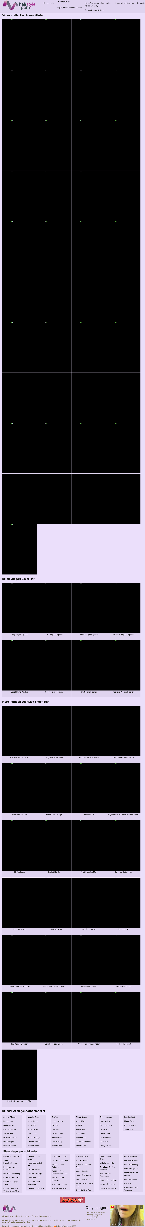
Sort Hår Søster (34, 1169)
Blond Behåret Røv (83, 1190)
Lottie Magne (8, 1141)
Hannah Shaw (57, 1121)
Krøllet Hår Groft (130, 1156)
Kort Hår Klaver (82, 1160)
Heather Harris (130, 1125)
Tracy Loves (8, 1133)
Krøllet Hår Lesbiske (36, 1188)
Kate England (129, 1117)
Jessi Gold (104, 1141)
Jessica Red (32, 1125)
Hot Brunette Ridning (11, 1174)
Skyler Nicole (33, 1129)
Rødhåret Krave (130, 1179)
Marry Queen (33, 1121)
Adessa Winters (9, 1117)
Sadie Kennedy (106, 1125)
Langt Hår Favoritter (11, 1156)
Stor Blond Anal (34, 1178)
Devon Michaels (9, 1146)
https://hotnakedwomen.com (69, 7)
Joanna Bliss (57, 1137)
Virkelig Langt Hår (107, 1163)
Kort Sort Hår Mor (131, 1160)
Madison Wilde (33, 1146)
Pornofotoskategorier (124, 3)
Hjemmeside (48, 3)
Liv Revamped (105, 1137)
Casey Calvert (105, 1146)
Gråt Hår (127, 1183)
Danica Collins (57, 1133)
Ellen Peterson (106, 1117)
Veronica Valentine (83, 1141)
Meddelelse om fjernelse (96, 1212)
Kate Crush (32, 1133)
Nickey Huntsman (10, 1137)
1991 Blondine (81, 1179)
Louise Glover (8, 1125)
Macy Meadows (9, 1129)
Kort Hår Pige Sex (131, 1169)
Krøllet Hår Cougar (59, 1156)
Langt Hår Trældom (83, 1175)
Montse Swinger (34, 1137)
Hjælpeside (91, 1219)
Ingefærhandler (82, 1171)
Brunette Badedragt (108, 1188)
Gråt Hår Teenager (59, 1188)
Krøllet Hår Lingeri (107, 1184)
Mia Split (55, 1129)
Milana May (80, 1129)
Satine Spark (129, 1129)
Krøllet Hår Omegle (59, 1184)
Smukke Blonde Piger (108, 1180)
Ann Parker (80, 1133)
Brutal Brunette (82, 1156)
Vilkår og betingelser (94, 1215)
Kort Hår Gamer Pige (60, 1160)
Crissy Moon (105, 1129)
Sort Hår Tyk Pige (35, 1174)
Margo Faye (129, 1121)
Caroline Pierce (34, 1141)
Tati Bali (79, 1125)
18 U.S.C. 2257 (92, 1217)
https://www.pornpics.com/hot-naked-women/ (98, 4)
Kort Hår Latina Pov (11, 1178)
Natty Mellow (105, 1121)
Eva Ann (55, 1117)
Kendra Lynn (8, 1121)
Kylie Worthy (81, 1137)
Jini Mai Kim (81, 1146)
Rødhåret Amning (131, 1164)
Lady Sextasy (57, 1141)
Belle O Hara (57, 1146)
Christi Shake (81, 1117)
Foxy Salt (55, 1125)
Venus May (80, 1121)
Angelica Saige (33, 1117)
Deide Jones (105, 1133)
